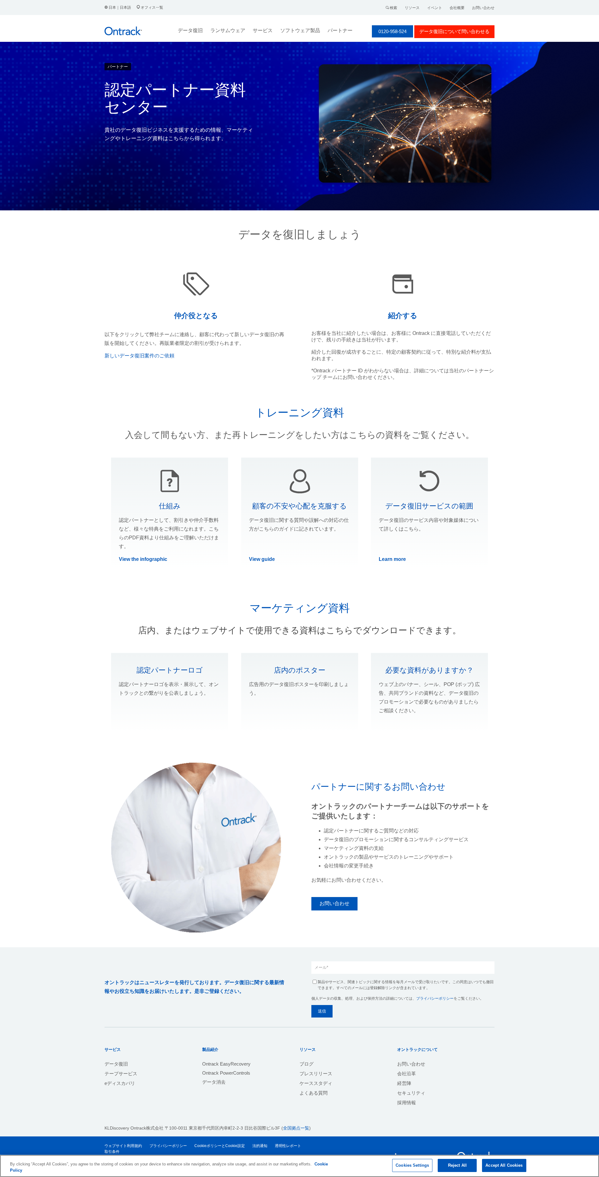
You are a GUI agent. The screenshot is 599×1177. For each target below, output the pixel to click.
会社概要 (457, 8)
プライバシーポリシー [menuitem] (168, 1146)
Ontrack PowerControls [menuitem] (226, 1073)
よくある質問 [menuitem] (314, 1093)
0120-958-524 (392, 31)
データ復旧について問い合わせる (454, 31)
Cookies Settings (412, 1165)
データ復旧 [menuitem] (116, 1064)
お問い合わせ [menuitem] (411, 1064)
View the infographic (143, 559)
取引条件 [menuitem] (112, 1152)
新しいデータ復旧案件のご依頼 (139, 355)
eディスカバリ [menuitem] (120, 1083)
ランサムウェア (227, 30)
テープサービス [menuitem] (121, 1073)
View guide (262, 559)
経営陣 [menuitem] (404, 1083)
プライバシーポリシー (435, 998)
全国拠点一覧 (296, 1128)
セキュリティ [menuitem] (411, 1093)
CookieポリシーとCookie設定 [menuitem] (219, 1146)
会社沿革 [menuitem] (406, 1073)
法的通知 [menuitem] (259, 1146)
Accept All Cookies (504, 1165)
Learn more (392, 559)
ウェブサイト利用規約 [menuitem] (123, 1146)
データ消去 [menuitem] (214, 1082)
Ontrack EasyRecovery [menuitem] (226, 1064)
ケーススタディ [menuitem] (316, 1083)
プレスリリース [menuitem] (316, 1073)
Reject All (457, 1165)
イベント (434, 8)
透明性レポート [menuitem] (288, 1146)
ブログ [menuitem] (307, 1064)
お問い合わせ (483, 8)
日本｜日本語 (120, 7)
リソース (412, 8)
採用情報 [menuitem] (406, 1102)
